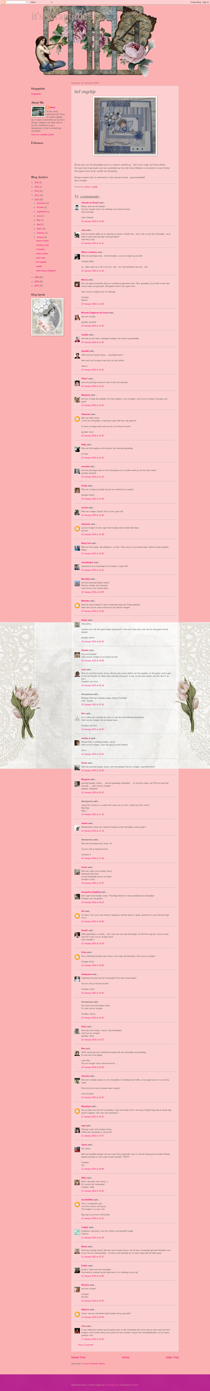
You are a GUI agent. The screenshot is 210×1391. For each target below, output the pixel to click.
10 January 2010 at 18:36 (92, 943)
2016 (36, 182)
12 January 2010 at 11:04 (92, 1191)
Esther (84, 1266)
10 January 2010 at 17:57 (92, 883)
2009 (36, 277)
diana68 (85, 351)
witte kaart (40, 258)
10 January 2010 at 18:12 (92, 902)
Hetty (83, 444)
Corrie (84, 867)
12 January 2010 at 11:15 (92, 1218)
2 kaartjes (40, 249)
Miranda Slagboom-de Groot (94, 313)
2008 (36, 281)
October (40, 207)
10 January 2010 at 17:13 (92, 814)
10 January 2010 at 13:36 (92, 592)
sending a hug (42, 245)
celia (83, 230)
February (41, 233)
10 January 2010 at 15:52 (92, 754)
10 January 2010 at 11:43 (92, 342)
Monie (84, 1246)
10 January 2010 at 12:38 (92, 515)
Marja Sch (86, 543)
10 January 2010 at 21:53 (92, 1097)
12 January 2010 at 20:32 (92, 1301)
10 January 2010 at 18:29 (92, 921)
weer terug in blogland (45, 270)
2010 (36, 199)
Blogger (135, 1385)
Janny (52, 107)
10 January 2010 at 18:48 (92, 965)
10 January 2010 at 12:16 (92, 458)
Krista (84, 763)
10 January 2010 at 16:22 (92, 792)
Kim (83, 713)
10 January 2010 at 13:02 (92, 553)
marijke (84, 335)
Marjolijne (86, 1106)
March (40, 229)
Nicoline (85, 1285)
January (40, 237)
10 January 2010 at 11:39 (92, 304)
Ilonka (84, 486)
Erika (83, 952)
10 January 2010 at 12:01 (92, 386)
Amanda (85, 1076)
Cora (83, 1326)
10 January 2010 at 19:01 (92, 993)
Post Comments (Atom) (94, 1363)
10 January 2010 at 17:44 (92, 858)
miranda (85, 466)
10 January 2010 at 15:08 (92, 660)
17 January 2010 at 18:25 (92, 1339)
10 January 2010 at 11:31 (92, 243)
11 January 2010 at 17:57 (92, 1136)
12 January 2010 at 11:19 (92, 1237)
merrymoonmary (112, 1385)
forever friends (42, 241)
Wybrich (85, 1309)
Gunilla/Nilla (87, 1200)
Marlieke (85, 601)
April (39, 224)
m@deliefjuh (87, 562)
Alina (83, 1026)
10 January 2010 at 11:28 (92, 221)
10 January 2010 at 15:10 (92, 685)
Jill (82, 911)
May (39, 220)
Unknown (85, 414)
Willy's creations (89, 252)
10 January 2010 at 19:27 (92, 1039)
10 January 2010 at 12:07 (92, 435)
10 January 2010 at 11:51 (92, 370)
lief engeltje (41, 262)
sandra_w (85, 738)
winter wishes (42, 253)
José (83, 669)
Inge (83, 1125)
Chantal (85, 650)
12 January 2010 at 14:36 (92, 1276)
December (41, 203)
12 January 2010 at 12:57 (92, 1257)
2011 (36, 195)
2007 (36, 286)
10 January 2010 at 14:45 (92, 641)
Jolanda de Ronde (90, 203)
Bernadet (85, 579)
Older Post (172, 1357)
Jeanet (84, 823)
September (42, 211)
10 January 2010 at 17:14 (92, 831)
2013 (36, 191)
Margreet (85, 779)
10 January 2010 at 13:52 (92, 611)
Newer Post (78, 1357)
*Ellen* (84, 378)
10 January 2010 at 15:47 (92, 729)
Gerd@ (84, 930)
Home (125, 1357)
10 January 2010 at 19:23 (92, 1018)
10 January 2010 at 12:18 (92, 477)
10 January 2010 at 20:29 (92, 1067)
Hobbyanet (86, 974)
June (39, 216)
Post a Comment (85, 1345)
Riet (83, 1048)
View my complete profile (42, 134)
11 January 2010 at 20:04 (92, 1169)
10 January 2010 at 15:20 (92, 704)
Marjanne (85, 395)
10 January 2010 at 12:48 (92, 534)
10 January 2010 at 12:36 (92, 499)
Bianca (84, 280)
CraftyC (84, 1227)
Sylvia (84, 1145)
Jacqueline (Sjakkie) (90, 892)
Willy (83, 1178)
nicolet (84, 507)
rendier (39, 266)
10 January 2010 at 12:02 (92, 405)
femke (84, 620)
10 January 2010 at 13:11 (92, 570)
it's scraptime (59, 15)
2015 (36, 187)
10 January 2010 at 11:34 (92, 271)
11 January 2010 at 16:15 (92, 1117)
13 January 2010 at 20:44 (92, 1317)
